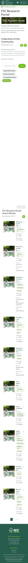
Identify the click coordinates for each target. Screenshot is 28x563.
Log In (24, 2)
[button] (17, 3)
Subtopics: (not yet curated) (9, 70)
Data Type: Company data (9, 74)
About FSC (14, 550)
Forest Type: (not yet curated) (9, 77)
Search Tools (21, 207)
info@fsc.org (15, 542)
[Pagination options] (25, 45)
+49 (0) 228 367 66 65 (15, 540)
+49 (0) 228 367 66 (15, 543)
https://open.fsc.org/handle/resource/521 (12, 28)
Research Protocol (7, 59)
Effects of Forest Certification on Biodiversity (19, 493)
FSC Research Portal (8, 49)
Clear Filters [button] (6, 80)
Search (22, 66)
